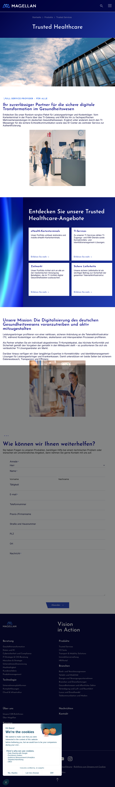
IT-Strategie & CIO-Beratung (15, 657)
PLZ (12, 533)
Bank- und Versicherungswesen (72, 672)
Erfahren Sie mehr (39, 257)
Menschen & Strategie (12, 661)
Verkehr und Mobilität (68, 675)
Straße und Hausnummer (23, 524)
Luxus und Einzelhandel (69, 692)
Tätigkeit (14, 484)
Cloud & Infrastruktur (12, 692)
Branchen (64, 666)
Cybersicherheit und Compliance (17, 654)
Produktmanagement (12, 674)
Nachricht (15, 553)
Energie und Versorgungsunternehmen (76, 678)
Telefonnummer (18, 504)
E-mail (14, 494)
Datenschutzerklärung (62, 767)
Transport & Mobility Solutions (72, 654)
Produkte (48, 17)
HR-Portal (63, 661)
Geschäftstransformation (14, 647)
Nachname (63, 479)
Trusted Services (64, 17)
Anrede (14, 461)
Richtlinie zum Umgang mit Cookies (90, 767)
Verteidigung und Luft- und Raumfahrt (76, 689)
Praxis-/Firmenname (20, 514)
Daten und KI (9, 650)
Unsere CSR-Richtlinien (13, 714)
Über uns (8, 708)
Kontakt (63, 714)
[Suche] (101, 5)
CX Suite (63, 650)
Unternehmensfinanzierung (15, 664)
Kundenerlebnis (10, 671)
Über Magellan (9, 718)
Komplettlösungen (11, 689)
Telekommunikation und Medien (73, 696)
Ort (11, 543)
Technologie (10, 680)
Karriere (7, 723)
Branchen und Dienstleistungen (73, 682)
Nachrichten (66, 708)
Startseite (36, 17)
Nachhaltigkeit (9, 667)
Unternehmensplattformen (14, 685)
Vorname (14, 479)
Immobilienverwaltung (69, 657)
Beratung (8, 641)
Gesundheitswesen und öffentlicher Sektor (77, 685)
